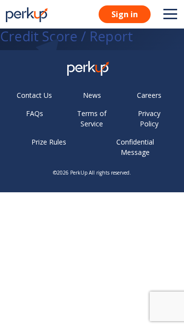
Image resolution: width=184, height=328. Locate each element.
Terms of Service (91, 118)
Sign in (124, 14)
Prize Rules (48, 142)
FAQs (34, 113)
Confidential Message (135, 147)
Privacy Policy (149, 118)
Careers (149, 95)
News (92, 95)
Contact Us (34, 95)
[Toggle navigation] (170, 14)
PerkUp (78, 172)
